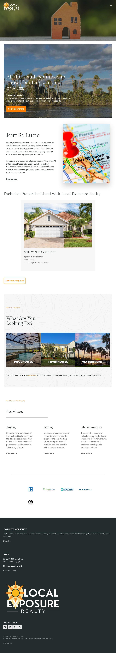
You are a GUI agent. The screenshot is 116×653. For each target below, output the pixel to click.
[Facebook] (5, 627)
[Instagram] (10, 627)
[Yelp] (14, 627)
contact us (32, 375)
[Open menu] (111, 6)
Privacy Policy (7, 643)
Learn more (11, 179)
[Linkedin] (19, 627)
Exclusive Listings (10, 571)
